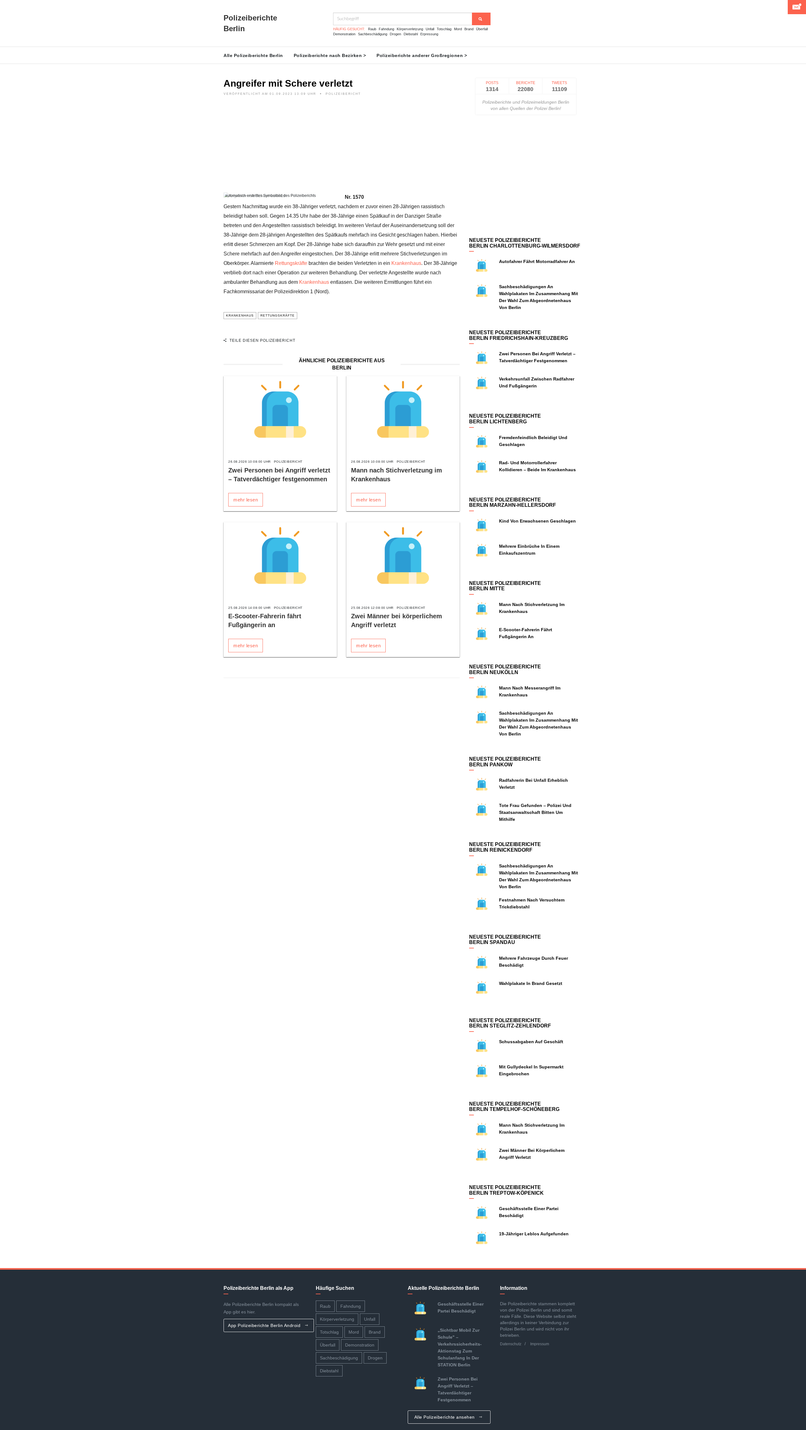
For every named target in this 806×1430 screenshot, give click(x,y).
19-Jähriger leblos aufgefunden (534, 1233)
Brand (469, 29)
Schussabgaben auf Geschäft (531, 1041)
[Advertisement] (342, 148)
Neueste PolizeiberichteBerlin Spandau (505, 939)
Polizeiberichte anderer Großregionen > (422, 55)
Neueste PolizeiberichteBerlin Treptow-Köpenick (506, 1190)
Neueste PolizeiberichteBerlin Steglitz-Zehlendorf (510, 1023)
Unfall (430, 29)
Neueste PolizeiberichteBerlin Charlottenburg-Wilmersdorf (524, 243)
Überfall (482, 29)
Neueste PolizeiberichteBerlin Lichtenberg (505, 418)
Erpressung (429, 34)
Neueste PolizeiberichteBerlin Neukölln (505, 669)
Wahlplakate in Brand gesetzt (530, 983)
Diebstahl (411, 34)
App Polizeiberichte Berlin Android (265, 1325)
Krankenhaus (406, 263)
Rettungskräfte (291, 263)
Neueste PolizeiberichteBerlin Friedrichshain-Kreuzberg (518, 335)
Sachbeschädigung (372, 34)
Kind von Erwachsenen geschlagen (537, 520)
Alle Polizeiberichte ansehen (445, 1417)
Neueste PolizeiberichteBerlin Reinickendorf (505, 847)
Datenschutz (510, 1344)
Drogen (395, 34)
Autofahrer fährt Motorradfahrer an (537, 261)
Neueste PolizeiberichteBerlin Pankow (505, 761)
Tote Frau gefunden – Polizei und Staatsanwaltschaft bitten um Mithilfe (535, 812)
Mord (458, 29)
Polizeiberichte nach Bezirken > (330, 55)
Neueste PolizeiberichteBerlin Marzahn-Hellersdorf (512, 502)
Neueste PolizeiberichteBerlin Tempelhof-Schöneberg (514, 1106)
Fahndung (386, 29)
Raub (372, 29)
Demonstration (344, 34)
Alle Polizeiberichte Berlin (253, 55)
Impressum (539, 1344)
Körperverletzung (410, 29)
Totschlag (444, 29)
